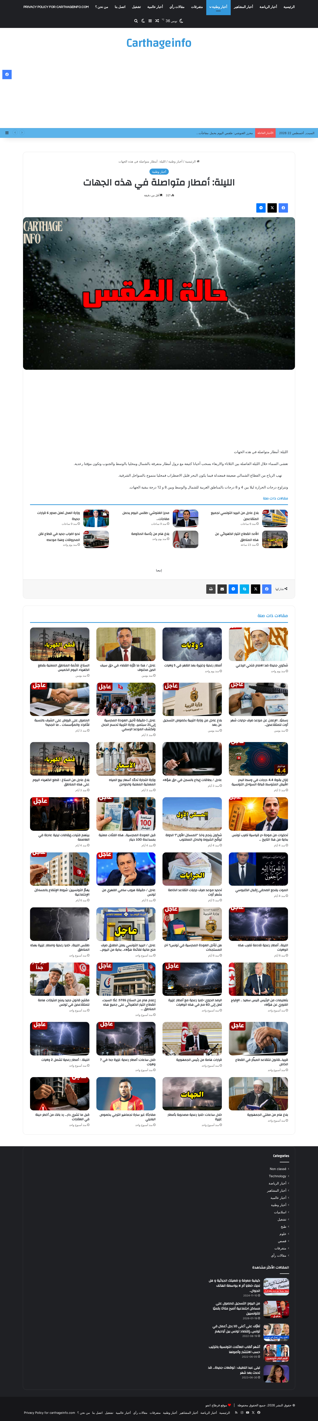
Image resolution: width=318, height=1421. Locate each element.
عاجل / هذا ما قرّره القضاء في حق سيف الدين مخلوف (128, 667)
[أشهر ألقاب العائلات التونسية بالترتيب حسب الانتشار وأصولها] (276, 1353)
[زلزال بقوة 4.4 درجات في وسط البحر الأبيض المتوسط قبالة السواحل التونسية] (258, 759)
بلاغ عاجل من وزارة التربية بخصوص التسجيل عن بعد (192, 722)
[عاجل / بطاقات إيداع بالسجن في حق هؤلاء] (192, 759)
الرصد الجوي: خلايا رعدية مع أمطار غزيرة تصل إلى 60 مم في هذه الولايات (195, 1002)
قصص (282, 1241)
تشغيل (136, 7)
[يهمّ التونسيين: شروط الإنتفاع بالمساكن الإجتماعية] (59, 869)
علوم (283, 1234)
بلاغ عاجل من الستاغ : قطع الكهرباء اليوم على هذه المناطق (61, 782)
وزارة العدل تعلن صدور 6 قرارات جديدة (227, 133)
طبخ (283, 1226)
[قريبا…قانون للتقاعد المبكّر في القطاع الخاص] (258, 1038)
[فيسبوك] (283, 208)
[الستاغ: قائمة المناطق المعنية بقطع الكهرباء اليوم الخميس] (59, 644)
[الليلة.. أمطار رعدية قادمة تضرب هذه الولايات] (258, 924)
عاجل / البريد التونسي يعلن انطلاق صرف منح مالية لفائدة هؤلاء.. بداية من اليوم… (128, 947)
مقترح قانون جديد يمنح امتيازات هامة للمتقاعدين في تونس (63, 1002)
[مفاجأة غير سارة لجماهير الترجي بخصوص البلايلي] (126, 1094)
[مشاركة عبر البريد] (222, 589)
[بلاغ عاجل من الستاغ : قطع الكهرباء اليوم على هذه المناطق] (59, 759)
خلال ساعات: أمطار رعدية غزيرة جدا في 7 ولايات (128, 1062)
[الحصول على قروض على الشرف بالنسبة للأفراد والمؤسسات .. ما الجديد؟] (59, 699)
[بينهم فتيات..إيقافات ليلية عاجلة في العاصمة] (59, 814)
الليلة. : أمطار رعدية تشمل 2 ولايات (65, 1060)
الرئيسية (289, 7)
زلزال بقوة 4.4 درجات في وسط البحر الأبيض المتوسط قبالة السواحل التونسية (260, 782)
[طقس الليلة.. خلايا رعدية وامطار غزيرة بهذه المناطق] (59, 924)
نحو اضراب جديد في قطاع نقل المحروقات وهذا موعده (59, 537)
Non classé (278, 1169)
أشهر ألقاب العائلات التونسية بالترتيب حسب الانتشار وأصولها (234, 1349)
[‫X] (272, 208)
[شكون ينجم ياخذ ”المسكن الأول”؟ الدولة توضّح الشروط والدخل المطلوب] (192, 814)
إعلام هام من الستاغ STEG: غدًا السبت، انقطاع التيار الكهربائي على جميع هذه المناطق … (129, 1004)
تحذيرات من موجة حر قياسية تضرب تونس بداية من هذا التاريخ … (260, 837)
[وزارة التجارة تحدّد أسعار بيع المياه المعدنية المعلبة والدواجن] (126, 759)
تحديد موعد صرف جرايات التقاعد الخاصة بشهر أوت (195, 892)
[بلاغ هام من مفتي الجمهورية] (258, 1094)
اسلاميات (280, 1212)
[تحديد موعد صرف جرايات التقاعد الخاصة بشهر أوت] (192, 869)
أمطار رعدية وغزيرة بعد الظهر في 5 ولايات (193, 665)
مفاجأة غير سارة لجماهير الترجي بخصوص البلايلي (128, 1117)
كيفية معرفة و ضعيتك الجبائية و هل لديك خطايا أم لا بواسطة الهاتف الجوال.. (234, 1286)
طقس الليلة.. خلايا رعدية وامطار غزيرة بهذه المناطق (59, 947)
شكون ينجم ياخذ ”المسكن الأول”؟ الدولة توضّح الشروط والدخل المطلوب (194, 837)
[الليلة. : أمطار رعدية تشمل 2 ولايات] (59, 1038)
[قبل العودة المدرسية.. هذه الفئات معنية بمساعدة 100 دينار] (126, 814)
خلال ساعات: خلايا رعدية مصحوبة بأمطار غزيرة (195, 1117)
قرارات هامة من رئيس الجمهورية (199, 1060)
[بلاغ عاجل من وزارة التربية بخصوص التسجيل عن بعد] (192, 699)
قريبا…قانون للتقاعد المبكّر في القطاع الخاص (261, 1062)
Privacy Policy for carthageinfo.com (56, 7)
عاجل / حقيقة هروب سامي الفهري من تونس (129, 892)
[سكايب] (244, 589)
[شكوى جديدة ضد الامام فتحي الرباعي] (258, 644)
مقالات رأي (177, 7)
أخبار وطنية (219, 7)
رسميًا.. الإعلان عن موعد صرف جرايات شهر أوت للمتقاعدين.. (259, 722)
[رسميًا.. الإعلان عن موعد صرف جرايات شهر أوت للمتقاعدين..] (258, 699)
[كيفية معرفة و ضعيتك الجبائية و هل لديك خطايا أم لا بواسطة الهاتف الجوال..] (276, 1287)
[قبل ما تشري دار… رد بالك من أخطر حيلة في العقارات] (59, 1094)
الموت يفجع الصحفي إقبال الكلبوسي (261, 890)
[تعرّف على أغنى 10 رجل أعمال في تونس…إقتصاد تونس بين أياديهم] (276, 1332)
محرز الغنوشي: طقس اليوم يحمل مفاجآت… (145, 516)
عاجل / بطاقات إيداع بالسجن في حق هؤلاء (192, 780)
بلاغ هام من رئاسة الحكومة (150, 534)
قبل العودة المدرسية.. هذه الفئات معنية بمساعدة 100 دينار (127, 837)
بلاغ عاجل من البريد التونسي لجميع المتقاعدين (235, 516)
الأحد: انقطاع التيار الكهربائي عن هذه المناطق (237, 537)
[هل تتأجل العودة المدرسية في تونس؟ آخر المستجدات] (192, 924)
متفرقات (197, 7)
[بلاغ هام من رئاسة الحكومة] (185, 539)
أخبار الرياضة (268, 7)
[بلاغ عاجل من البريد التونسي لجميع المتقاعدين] (275, 518)
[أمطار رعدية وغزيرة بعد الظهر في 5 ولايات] (192, 644)
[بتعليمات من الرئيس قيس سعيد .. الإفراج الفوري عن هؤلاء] (258, 979)
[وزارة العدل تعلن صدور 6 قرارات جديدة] (96, 518)
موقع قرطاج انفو (216, 1405)
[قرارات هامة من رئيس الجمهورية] (192, 1038)
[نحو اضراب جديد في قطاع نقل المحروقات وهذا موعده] (96, 539)
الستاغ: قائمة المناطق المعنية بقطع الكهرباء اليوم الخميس (63, 667)
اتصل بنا (120, 7)
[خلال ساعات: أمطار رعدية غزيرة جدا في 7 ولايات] (126, 1038)
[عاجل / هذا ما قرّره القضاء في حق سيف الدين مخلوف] (126, 644)
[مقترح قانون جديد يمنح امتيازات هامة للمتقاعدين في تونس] (59, 979)
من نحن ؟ (101, 7)
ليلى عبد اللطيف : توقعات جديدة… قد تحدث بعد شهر (234, 1370)
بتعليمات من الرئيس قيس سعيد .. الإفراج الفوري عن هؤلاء (259, 1002)
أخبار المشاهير (243, 7)
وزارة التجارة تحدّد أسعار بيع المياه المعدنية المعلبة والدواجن (132, 782)
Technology (277, 1176)
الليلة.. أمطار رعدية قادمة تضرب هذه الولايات (263, 947)
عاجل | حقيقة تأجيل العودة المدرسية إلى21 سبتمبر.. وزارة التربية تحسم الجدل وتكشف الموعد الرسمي (128, 724)
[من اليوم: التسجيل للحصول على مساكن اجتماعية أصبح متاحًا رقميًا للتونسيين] (276, 1309)
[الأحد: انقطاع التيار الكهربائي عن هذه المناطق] (275, 539)
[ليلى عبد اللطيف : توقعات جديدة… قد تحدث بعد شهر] (276, 1374)
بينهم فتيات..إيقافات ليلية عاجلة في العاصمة (63, 837)
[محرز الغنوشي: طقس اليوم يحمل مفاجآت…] (185, 518)
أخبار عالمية (155, 7)
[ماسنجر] (261, 208)
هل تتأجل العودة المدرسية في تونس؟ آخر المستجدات (193, 947)
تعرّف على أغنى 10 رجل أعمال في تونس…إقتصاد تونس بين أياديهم (236, 1328)
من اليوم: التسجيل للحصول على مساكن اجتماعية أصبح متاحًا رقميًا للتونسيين (236, 1308)
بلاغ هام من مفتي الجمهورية (267, 1115)
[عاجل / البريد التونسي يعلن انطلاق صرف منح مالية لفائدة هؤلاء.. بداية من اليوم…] (126, 924)
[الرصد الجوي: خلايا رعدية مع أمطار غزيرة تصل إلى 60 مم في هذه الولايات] (192, 979)
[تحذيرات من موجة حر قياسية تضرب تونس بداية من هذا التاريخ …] (258, 814)
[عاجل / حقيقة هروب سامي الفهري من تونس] (126, 869)
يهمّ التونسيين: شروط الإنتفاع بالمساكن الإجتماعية (61, 892)
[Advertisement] (159, 90)
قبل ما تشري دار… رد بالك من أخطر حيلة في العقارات (62, 1117)
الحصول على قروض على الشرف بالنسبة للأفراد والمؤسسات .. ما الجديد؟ (61, 722)
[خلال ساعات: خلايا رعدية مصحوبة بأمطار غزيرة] (192, 1094)
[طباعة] (211, 589)
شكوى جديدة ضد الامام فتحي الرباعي (262, 665)
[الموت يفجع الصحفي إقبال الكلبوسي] (258, 869)
